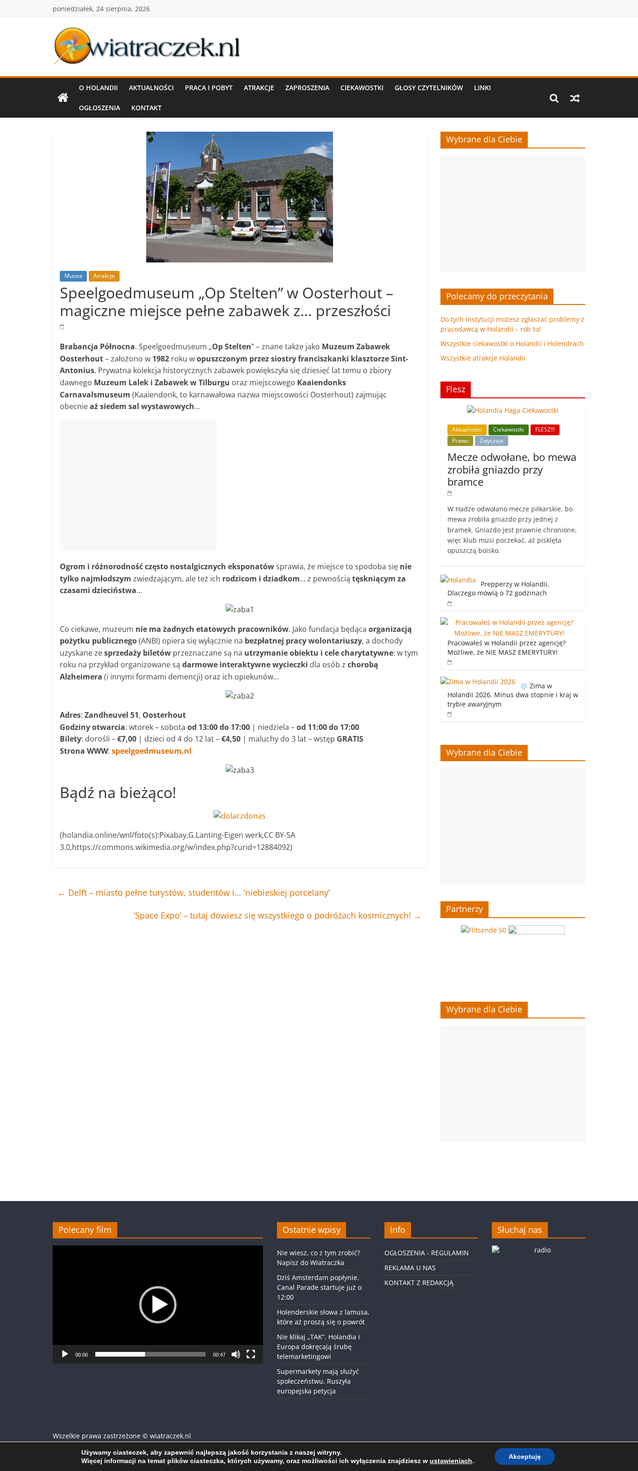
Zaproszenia (307, 87)
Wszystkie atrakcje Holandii (482, 358)
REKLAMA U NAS (410, 1267)
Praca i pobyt (209, 87)
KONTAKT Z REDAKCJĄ (419, 1282)
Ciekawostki (361, 87)
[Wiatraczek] (63, 98)
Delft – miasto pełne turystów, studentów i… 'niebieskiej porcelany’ (193, 892)
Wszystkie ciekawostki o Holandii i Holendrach (512, 343)
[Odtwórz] (65, 1354)
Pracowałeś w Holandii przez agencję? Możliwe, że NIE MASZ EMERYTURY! (506, 647)
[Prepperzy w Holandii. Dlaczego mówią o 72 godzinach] (458, 579)
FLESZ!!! (545, 429)
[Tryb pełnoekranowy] (250, 1354)
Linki (482, 87)
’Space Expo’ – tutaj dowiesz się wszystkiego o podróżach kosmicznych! (278, 915)
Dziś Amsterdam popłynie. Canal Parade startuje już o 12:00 (319, 1287)
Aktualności (151, 87)
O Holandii (98, 87)
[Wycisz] (236, 1354)
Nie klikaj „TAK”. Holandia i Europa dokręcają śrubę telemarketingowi (318, 1346)
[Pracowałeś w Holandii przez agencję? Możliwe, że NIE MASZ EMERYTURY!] (510, 622)
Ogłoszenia (99, 107)
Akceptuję (525, 1456)
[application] (158, 1304)
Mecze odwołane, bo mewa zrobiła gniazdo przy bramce (511, 469)
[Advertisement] (138, 485)
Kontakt (146, 107)
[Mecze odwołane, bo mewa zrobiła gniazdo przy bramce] (513, 410)
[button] (158, 1304)
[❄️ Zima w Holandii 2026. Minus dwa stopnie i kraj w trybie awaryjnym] (477, 681)
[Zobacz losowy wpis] (575, 98)
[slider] (150, 1354)
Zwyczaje (491, 441)
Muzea (73, 276)
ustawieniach (451, 1460)
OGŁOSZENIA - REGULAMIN (426, 1252)
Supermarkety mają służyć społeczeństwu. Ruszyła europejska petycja (318, 1381)
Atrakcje (259, 87)
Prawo (460, 441)
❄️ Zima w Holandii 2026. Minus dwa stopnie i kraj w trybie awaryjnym (512, 694)
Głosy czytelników (429, 87)
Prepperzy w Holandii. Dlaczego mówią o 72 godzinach (498, 589)
